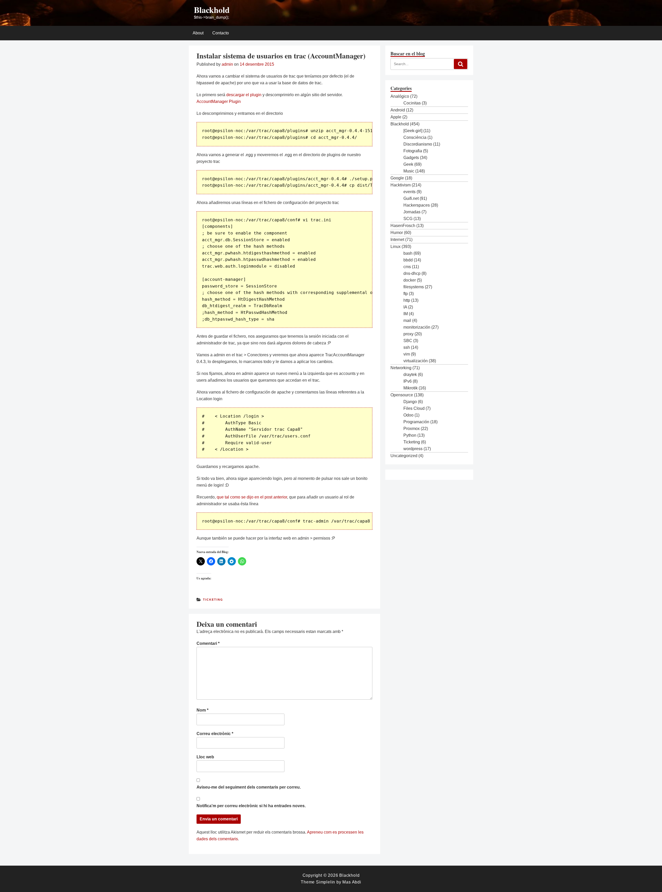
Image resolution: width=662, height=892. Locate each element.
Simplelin (325, 882)
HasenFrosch (402, 225)
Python (409, 435)
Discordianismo (417, 144)
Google (397, 178)
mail (407, 320)
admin (227, 64)
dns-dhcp (411, 273)
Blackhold (212, 10)
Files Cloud (414, 408)
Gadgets (411, 157)
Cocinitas (412, 103)
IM (405, 314)
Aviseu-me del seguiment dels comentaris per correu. (249, 787)
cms (407, 266)
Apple (395, 117)
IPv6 (407, 381)
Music (408, 171)
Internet (397, 239)
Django (410, 401)
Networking (400, 368)
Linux (395, 246)
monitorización (416, 327)
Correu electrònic (215, 733)
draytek (410, 374)
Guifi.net (411, 198)
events (409, 192)
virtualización (415, 361)
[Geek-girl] (412, 130)
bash (407, 253)
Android (397, 110)
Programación (416, 422)
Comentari (208, 643)
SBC (407, 340)
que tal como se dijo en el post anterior (252, 497)
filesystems (413, 287)
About (198, 33)
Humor (396, 232)
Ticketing (213, 599)
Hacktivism (400, 185)
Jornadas (411, 212)
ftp (405, 293)
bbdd (408, 260)
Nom (202, 710)
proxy (408, 334)
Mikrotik (410, 388)
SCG (407, 218)
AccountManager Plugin (219, 101)
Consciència (414, 137)
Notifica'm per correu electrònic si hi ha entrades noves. (251, 806)
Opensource (401, 395)
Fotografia (412, 151)
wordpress (413, 449)
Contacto (220, 33)
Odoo (408, 415)
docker (409, 280)
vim (406, 354)
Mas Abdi (351, 882)
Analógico (399, 96)
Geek (408, 164)
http (406, 300)
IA (405, 307)
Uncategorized (403, 455)
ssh (406, 347)
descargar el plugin (243, 95)
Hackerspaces (416, 205)
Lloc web (205, 757)
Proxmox (411, 428)
